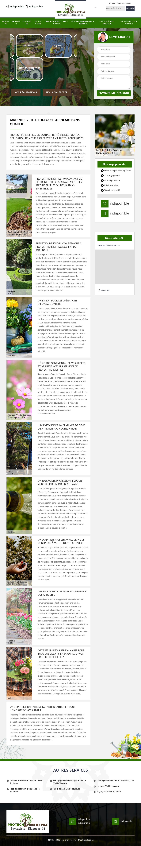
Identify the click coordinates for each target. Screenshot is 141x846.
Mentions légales (85, 840)
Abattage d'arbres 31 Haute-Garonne (57, 23)
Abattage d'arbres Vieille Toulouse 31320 (115, 780)
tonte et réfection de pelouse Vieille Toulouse (26, 782)
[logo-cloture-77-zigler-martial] (27, 821)
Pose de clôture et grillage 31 (107, 23)
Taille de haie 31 (38, 23)
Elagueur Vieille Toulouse (108, 786)
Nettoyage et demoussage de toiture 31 (83, 23)
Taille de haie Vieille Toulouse (66, 789)
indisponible (17, 6)
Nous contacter (56, 92)
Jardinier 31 (5, 23)
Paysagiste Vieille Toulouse (109, 792)
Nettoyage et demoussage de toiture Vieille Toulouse (69, 782)
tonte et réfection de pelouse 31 (129, 23)
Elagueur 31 (27, 23)
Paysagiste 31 (16, 23)
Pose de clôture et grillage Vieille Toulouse (25, 790)
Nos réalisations (26, 92)
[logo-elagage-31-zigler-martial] (70, 9)
